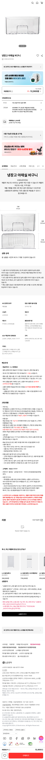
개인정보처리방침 (35, 644)
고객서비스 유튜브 (8, 730)
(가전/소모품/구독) (29, 673)
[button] (32, 3)
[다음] (25, 46)
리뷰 (31, 166)
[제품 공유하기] (41, 55)
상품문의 (40, 166)
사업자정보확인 (6, 705)
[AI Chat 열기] (41, 739)
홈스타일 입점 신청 (23, 656)
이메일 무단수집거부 (22, 644)
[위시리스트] (37, 55)
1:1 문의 (4, 670)
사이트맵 (4, 644)
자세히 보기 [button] (12, 91)
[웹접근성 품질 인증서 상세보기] (30, 744)
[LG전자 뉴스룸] (22, 738)
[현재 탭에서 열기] (22, 149)
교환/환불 (22, 166)
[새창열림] (4, 738)
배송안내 (14, 166)
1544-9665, (31, 678)
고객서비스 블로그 (20, 730)
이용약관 (11, 644)
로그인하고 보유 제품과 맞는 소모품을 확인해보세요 (18, 630)
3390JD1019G (9, 59)
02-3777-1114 (18, 667)
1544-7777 (9, 680)
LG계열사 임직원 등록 (22, 650)
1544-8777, (25, 683)
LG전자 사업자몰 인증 (25, 653)
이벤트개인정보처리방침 (9, 647)
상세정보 (5, 166)
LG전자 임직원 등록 (8, 650)
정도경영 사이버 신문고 (9, 656)
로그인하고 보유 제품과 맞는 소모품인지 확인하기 (18, 67)
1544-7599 (28, 676)
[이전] (20, 46)
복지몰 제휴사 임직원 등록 (9, 653)
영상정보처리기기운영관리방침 (27, 647)
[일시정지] (30, 153)
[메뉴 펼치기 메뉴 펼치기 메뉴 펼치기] (43, 166)
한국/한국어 (6, 733)
